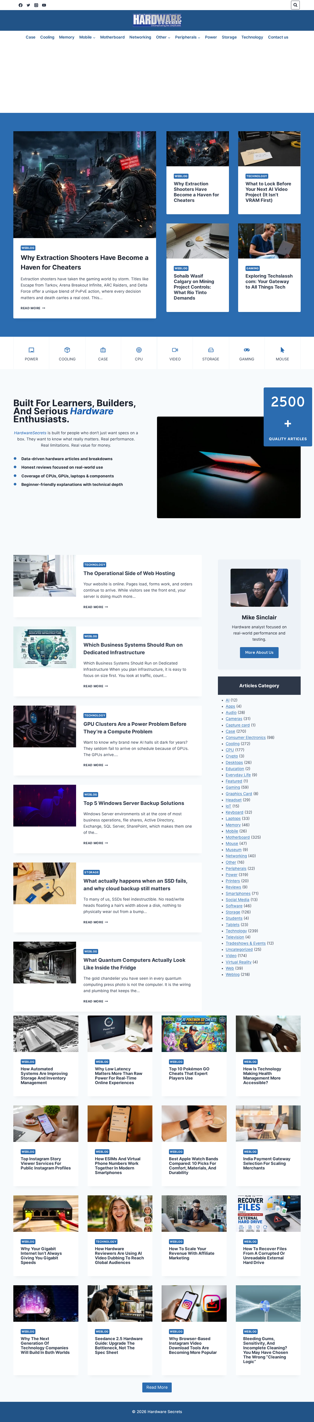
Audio (231, 712)
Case (30, 37)
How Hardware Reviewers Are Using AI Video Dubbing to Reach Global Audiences (119, 1255)
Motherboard (112, 37)
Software (234, 906)
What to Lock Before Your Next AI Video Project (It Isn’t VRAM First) (268, 192)
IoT (228, 806)
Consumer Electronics (246, 737)
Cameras (234, 718)
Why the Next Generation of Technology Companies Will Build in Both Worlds (45, 1345)
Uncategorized (239, 949)
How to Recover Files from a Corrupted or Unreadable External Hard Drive (265, 1255)
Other (231, 862)
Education (235, 768)
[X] (28, 5)
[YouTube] (44, 5)
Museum (234, 849)
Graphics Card (239, 793)
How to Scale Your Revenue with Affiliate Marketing (191, 1253)
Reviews (233, 887)
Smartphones (238, 893)
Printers (233, 881)
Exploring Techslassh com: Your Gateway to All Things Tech (269, 281)
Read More (33, 308)
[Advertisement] (157, 78)
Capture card (238, 725)
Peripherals (236, 868)
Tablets (233, 924)
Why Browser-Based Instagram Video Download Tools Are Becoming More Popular (193, 1345)
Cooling (47, 37)
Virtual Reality (238, 962)
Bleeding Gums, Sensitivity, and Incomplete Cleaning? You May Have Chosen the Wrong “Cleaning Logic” (265, 1350)
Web (230, 968)
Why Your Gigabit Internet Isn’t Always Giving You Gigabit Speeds (41, 1255)
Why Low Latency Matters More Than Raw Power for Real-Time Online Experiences (118, 1075)
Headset (234, 800)
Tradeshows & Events (246, 943)
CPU (230, 750)
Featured (234, 781)
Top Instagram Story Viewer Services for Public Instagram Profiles (46, 1163)
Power (211, 37)
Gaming (252, 268)
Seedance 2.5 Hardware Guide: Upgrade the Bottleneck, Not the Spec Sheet (119, 1345)
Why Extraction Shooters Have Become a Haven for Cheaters (196, 192)
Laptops (233, 818)
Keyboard (234, 812)
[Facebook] (20, 5)
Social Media (237, 899)
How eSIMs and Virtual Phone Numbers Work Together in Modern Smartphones (117, 1165)
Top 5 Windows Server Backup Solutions (133, 803)
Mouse (232, 843)
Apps (230, 706)
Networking (140, 37)
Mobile (232, 831)
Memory (66, 37)
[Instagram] (36, 5)
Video (231, 955)
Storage (229, 37)
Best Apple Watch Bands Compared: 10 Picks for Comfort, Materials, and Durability (193, 1165)
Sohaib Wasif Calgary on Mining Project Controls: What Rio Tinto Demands (194, 287)
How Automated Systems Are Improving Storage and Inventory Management (44, 1075)
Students (234, 918)
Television (235, 937)
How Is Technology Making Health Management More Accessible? (262, 1075)
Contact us (278, 37)
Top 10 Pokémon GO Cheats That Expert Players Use (189, 1073)
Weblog (28, 248)
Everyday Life (238, 775)
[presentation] (84, 184)
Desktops (234, 762)
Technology (252, 37)
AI (227, 700)
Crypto (232, 756)
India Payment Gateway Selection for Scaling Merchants (267, 1163)
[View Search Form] (295, 5)
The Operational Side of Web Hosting (129, 573)
